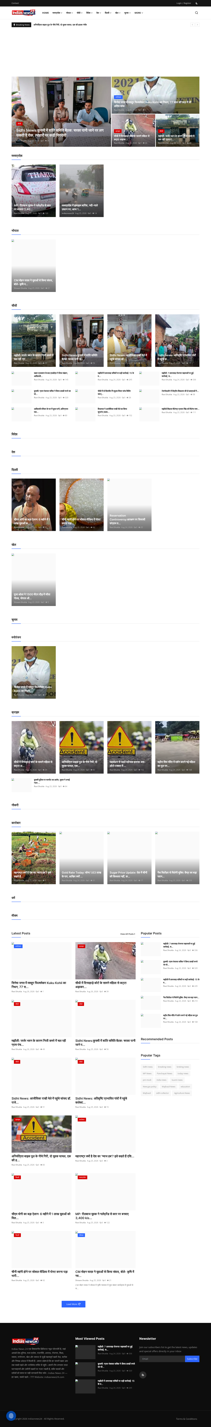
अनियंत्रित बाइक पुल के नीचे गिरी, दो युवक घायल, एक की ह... (41, 1158)
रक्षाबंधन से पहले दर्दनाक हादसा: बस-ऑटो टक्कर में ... (128, 763)
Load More (71, 1304)
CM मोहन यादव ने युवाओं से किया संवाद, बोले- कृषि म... (33, 282)
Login (179, 3)
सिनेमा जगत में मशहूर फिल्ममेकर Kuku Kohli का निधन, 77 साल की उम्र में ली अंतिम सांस (152, 104)
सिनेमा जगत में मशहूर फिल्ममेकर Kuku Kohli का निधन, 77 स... (39, 985)
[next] (197, 25)
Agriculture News (182, 1093)
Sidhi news (148, 1066)
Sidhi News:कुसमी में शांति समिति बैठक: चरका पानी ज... (79, 357)
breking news (183, 1066)
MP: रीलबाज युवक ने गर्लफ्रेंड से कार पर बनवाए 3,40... (32, 207)
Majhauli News (168, 1086)
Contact (15, 3)
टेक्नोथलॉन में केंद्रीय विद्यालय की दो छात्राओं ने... (180, 391)
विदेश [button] (88, 12)
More (138, 12)
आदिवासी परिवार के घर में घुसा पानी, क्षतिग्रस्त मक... (51, 410)
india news (161, 1080)
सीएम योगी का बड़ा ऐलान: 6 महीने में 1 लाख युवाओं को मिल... (41, 1216)
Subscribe (192, 1358)
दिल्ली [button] (107, 12)
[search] (196, 13)
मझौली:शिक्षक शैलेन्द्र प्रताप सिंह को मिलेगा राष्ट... (180, 408)
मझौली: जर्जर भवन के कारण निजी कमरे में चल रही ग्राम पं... (176, 137)
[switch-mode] (196, 3)
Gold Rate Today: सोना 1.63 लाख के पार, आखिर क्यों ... (81, 874)
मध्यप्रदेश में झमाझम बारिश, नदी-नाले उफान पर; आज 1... (80, 207)
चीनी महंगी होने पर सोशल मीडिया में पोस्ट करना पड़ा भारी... (40, 1274)
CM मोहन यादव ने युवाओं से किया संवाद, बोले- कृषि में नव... (104, 1274)
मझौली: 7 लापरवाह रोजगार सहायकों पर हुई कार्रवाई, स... (178, 374)
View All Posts (127, 934)
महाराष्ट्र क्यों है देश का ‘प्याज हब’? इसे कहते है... (32, 874)
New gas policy (149, 1086)
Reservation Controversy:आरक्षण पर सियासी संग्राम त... (127, 519)
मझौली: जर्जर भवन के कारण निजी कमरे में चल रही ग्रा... (33, 357)
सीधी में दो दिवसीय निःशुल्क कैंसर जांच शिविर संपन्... (114, 392)
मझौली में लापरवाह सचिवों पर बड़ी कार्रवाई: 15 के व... (116, 374)
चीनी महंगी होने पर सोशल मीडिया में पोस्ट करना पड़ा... (81, 521)
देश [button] (97, 12)
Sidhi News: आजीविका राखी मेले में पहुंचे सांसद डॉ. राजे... (41, 1100)
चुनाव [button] (126, 12)
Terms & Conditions (186, 1418)
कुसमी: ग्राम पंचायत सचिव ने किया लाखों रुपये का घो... (52, 392)
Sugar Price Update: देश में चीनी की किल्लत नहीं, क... (128, 874)
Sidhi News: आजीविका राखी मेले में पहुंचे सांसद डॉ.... (128, 357)
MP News (147, 1073)
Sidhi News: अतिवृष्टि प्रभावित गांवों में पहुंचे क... (177, 357)
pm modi (147, 1080)
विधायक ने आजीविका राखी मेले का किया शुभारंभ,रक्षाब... (112, 410)
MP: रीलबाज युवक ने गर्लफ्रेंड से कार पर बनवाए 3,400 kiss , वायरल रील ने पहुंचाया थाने (69, 24)
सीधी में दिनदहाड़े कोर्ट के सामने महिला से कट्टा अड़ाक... (132, 137)
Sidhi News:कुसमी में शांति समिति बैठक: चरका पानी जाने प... (105, 1043)
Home (45, 12)
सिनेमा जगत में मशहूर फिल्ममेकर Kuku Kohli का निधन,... (33, 688)
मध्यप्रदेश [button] (56, 12)
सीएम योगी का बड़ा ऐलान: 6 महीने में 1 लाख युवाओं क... (32, 521)
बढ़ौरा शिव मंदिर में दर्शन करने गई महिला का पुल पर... (176, 763)
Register (187, 3)
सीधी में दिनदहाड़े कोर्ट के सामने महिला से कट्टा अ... (33, 763)
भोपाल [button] (68, 12)
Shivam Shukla (20, 288)
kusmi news (177, 1080)
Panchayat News (164, 1073)
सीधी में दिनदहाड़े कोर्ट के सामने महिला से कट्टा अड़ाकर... (101, 985)
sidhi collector (162, 1093)
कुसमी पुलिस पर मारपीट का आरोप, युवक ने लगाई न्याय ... (52, 781)
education (185, 1086)
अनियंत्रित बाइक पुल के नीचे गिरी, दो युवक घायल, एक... (79, 763)
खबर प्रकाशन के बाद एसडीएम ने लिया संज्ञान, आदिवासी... (51, 374)
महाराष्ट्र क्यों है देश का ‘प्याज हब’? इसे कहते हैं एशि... (104, 1156)
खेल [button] (116, 12)
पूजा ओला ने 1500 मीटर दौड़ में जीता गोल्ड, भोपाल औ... (32, 596)
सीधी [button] (78, 12)
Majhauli (147, 1093)
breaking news (164, 1066)
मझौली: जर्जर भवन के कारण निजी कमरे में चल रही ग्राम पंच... (39, 1043)
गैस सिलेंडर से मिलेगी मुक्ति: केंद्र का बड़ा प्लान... (177, 874)
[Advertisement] (105, 50)
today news (183, 1073)
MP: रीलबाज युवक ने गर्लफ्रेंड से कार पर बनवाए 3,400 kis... (102, 1216)
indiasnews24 (68, 213)
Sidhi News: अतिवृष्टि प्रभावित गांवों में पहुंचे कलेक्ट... (101, 1100)
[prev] (192, 25)
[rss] (142, 1374)
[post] (61, 112)
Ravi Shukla (21, 140)
